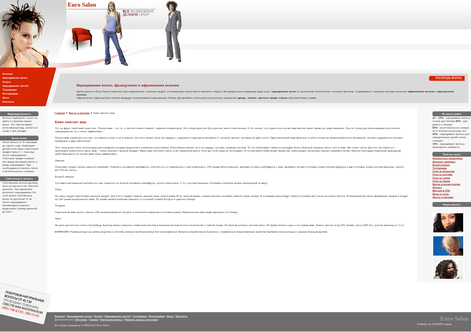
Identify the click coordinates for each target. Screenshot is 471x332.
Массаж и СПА (441, 190)
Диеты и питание (79, 113)
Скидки (93, 319)
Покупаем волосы (111, 319)
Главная (60, 113)
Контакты (8, 101)
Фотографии (10, 93)
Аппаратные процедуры (447, 158)
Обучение (81, 319)
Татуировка (9, 89)
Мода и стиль (440, 194)
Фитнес (437, 187)
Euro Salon (82, 4)
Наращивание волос (14, 77)
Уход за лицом (441, 181)
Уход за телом (441, 178)
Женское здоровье (444, 161)
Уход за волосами (443, 171)
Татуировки (439, 168)
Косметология (441, 165)
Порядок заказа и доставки (141, 319)
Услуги (6, 82)
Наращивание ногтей (15, 85)
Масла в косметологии (446, 184)
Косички (7, 73)
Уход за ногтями (442, 174)
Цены (5, 97)
